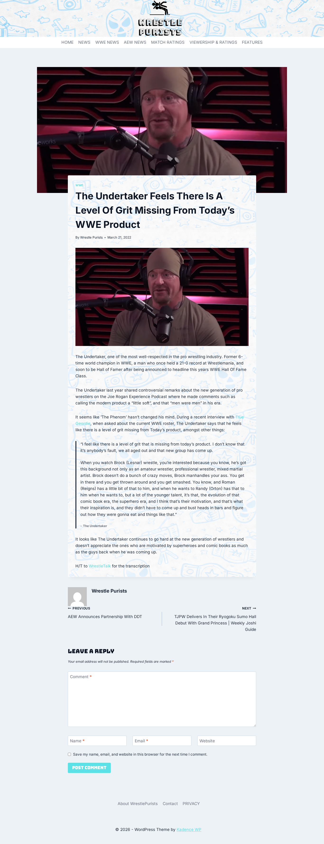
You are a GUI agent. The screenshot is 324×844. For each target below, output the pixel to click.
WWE (79, 185)
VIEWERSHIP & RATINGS (213, 42)
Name (77, 740)
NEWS (84, 42)
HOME (67, 42)
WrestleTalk (100, 566)
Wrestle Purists (91, 237)
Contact (170, 803)
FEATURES (252, 42)
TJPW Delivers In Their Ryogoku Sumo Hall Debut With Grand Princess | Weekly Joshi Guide (215, 619)
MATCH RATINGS (168, 42)
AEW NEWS (135, 42)
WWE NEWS (107, 42)
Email (141, 740)
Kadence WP (189, 829)
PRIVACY (191, 803)
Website (207, 740)
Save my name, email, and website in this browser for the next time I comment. (140, 754)
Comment (81, 676)
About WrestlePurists (138, 803)
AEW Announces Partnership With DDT (105, 612)
